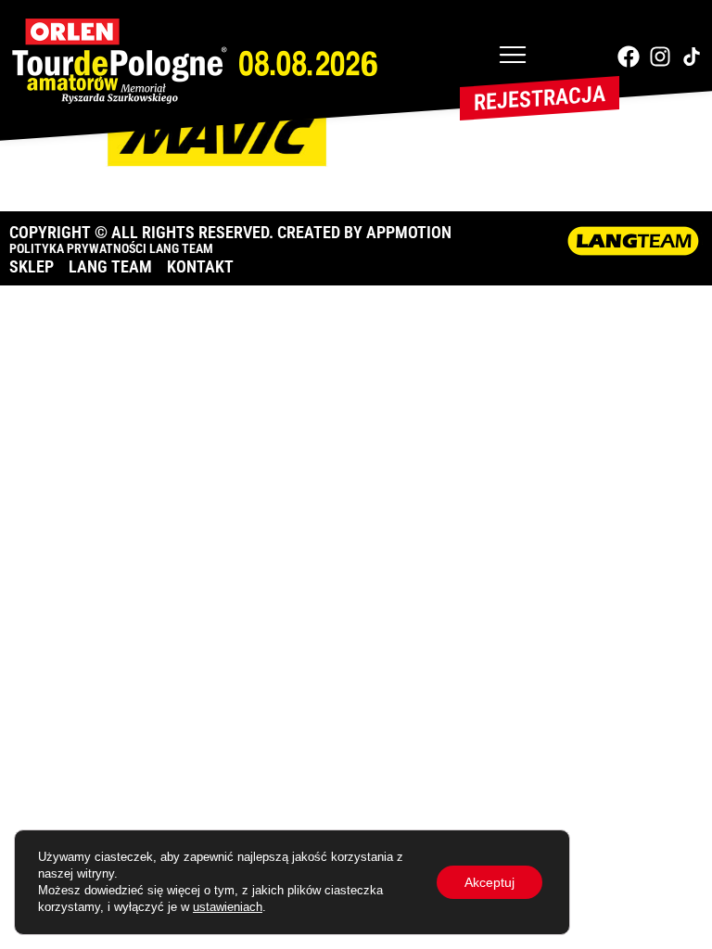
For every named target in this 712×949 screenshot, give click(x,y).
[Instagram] (660, 56)
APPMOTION (408, 232)
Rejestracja (539, 98)
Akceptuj (489, 882)
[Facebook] (628, 56)
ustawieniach (227, 907)
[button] (513, 56)
